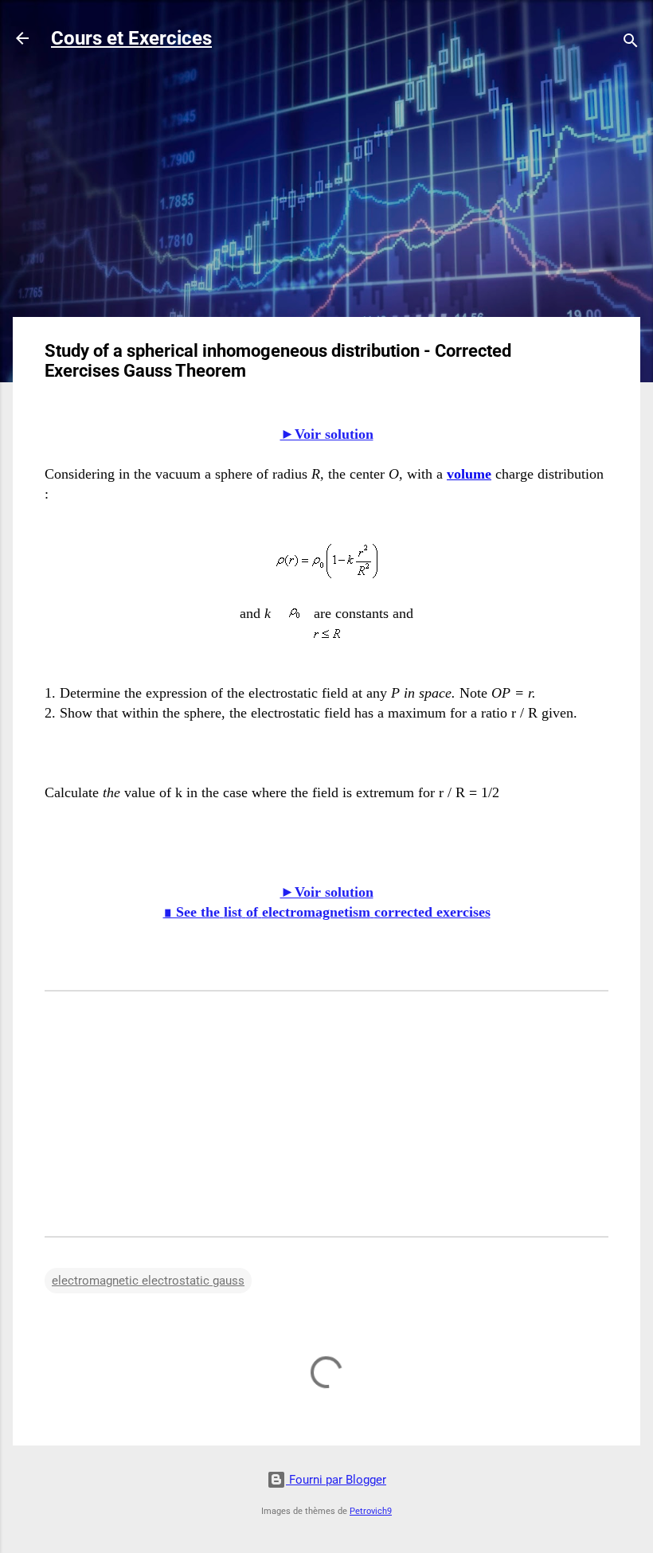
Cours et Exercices (131, 38)
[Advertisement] (326, 192)
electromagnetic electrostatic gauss (148, 1280)
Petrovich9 (371, 1511)
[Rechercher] (630, 43)
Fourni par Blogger (336, 1480)
